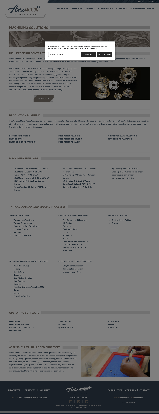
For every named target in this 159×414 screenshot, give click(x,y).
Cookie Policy (93, 48)
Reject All (88, 54)
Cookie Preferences (56, 54)
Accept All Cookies (104, 54)
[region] (80, 50)
